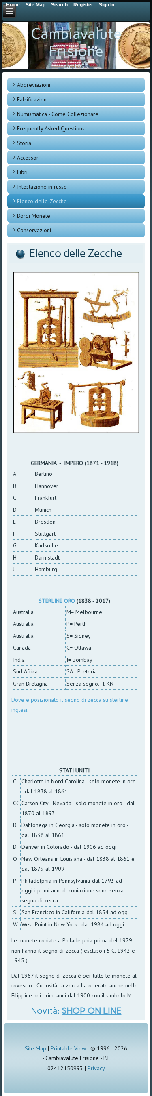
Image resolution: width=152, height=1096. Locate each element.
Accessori (28, 157)
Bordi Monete (33, 215)
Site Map (35, 1048)
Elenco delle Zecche (42, 201)
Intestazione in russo (42, 186)
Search (59, 5)
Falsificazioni (32, 99)
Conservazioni (34, 230)
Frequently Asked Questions (51, 128)
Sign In (106, 5)
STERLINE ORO (57, 600)
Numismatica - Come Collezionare (57, 114)
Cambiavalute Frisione (76, 42)
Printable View (68, 1048)
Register (83, 5)
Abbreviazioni (33, 84)
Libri (22, 172)
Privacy (96, 1068)
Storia (24, 143)
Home (13, 5)
